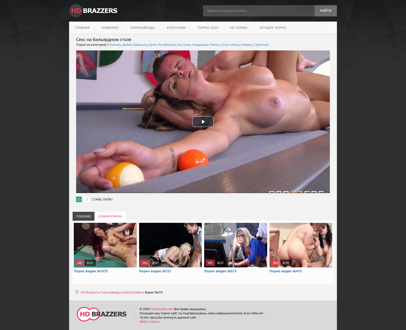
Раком (214, 44)
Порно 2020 (208, 27)
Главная (82, 27)
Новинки (110, 27)
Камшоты (140, 44)
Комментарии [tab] (110, 216)
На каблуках (167, 44)
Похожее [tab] (83, 216)
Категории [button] (176, 27)
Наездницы (200, 44)
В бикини (114, 44)
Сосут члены (230, 44)
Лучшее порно (272, 27)
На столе (183, 44)
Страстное (261, 44)
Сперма (246, 44)
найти (326, 10)
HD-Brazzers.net (161, 309)
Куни (152, 44)
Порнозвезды (142, 27)
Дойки (127, 44)
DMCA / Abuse (150, 321)
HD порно (238, 27)
